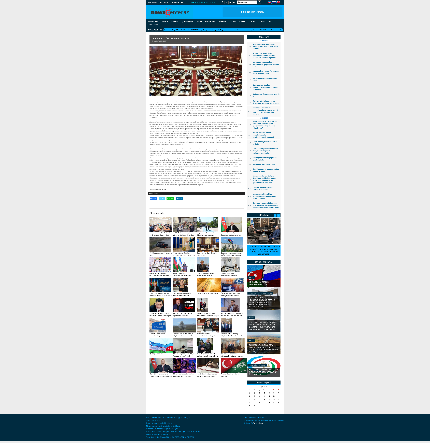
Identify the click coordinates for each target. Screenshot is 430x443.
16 (254, 399)
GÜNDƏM (165, 22)
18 (264, 399)
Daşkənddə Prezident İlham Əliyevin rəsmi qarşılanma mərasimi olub (275, 30)
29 (249, 405)
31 (259, 405)
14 (278, 396)
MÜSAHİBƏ (153, 25)
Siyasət (251, 277)
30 (254, 405)
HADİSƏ (233, 22)
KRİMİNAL (243, 22)
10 (259, 396)
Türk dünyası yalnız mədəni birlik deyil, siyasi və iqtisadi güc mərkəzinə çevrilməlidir (160, 295)
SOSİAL (199, 22)
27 (274, 402)
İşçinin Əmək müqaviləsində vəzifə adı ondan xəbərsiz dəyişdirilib (207, 376)
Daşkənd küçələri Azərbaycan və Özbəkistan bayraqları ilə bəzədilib (231, 255)
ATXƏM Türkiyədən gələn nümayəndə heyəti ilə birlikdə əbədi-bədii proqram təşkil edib (203, 30)
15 (249, 399)
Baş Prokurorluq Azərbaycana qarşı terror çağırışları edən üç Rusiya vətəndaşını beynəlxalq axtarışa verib (262, 302)
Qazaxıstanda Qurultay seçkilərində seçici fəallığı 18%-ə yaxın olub (184, 255)
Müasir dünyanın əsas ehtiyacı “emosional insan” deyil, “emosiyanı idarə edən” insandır (184, 356)
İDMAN (262, 22)
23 (254, 402)
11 (264, 396)
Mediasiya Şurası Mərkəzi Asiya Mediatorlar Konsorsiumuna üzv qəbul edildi (263, 372)
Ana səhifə (152, 2)
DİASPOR (223, 22)
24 (259, 402)
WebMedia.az (258, 423)
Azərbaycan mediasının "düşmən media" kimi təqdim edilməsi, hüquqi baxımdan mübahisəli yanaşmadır (264, 250)
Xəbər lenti (263, 37)
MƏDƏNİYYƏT (210, 22)
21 (278, 399)
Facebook (153, 198)
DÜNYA (254, 22)
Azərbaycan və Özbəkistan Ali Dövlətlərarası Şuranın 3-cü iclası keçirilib (159, 235)
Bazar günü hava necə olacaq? (208, 293)
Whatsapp (170, 198)
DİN (269, 22)
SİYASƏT (175, 22)
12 (269, 396)
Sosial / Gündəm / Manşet (257, 365)
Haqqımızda (164, 2)
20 (274, 399)
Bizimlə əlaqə (177, 2)
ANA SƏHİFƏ (153, 22)
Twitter (161, 198)
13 (274, 396)
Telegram (179, 198)
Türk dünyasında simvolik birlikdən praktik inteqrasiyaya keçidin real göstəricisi (207, 356)
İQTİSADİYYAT (187, 22)
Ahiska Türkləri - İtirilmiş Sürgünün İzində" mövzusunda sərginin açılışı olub (232, 336)
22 (249, 402)
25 (264, 402)
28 (278, 402)
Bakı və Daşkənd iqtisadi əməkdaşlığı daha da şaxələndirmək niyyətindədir (207, 275)
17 (259, 399)
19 (269, 399)
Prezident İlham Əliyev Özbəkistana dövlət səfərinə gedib (231, 235)
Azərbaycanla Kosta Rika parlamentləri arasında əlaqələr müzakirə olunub (208, 316)
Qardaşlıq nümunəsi (156, 354)
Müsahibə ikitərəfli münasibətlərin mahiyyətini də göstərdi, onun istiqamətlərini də (208, 336)
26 (269, 402)
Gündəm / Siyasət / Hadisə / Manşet (260, 293)
